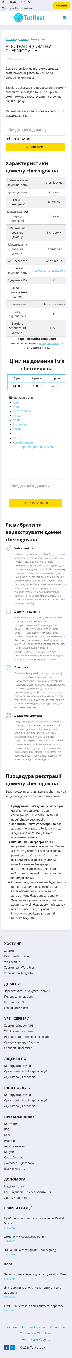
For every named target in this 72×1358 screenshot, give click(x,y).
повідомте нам (49, 343)
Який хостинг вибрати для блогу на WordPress (36, 1274)
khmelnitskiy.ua (23, 442)
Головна (11, 39)
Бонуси (9, 1152)
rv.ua (16, 407)
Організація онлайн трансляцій (25, 1071)
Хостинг (9, 951)
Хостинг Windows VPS (19, 1025)
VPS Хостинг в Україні (18, 1031)
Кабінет (61, 5)
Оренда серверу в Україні (21, 1042)
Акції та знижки (14, 1146)
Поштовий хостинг (17, 956)
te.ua (16, 402)
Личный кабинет (15, 1198)
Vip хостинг (12, 962)
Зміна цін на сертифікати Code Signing (30, 1250)
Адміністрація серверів (19, 1077)
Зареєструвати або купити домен (27, 991)
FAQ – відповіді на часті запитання (27, 1192)
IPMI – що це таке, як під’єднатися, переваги (34, 1306)
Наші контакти (14, 1186)
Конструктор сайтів (17, 1066)
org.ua (17, 429)
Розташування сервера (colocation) (28, 1037)
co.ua (16, 438)
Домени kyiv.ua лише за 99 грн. (25, 1237)
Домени (23, 39)
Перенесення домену (18, 996)
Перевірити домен (36, 503)
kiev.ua (17, 415)
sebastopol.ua (22, 411)
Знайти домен (35, 147)
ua (14, 433)
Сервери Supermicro (18, 1048)
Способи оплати (15, 1157)
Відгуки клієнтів (14, 1169)
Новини (9, 1141)
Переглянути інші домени (37, 447)
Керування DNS (14, 1002)
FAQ (6, 1129)
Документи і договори (19, 1163)
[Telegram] (12, 1347)
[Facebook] (6, 1347)
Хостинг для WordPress (20, 967)
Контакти (10, 1124)
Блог (7, 1135)
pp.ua (16, 420)
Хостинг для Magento (18, 973)
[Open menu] (64, 17)
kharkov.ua (20, 424)
